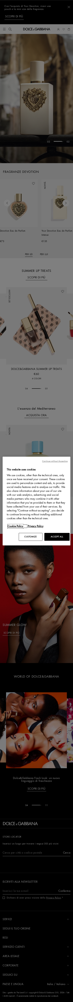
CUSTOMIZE (30, 537)
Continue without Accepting (55, 461)
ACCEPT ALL (57, 537)
